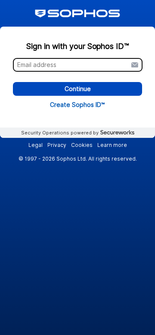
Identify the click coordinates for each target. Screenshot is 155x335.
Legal (35, 145)
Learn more (112, 145)
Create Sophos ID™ (77, 104)
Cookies (82, 145)
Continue (78, 89)
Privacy (56, 145)
